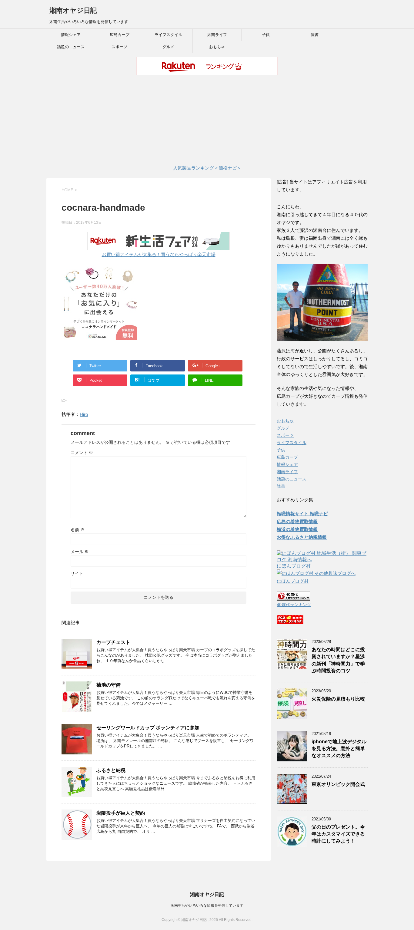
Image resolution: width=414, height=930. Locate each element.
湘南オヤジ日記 (73, 10)
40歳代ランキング (294, 604)
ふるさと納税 (110, 770)
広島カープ (119, 34)
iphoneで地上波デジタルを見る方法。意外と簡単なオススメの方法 (339, 748)
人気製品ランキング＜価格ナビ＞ (207, 167)
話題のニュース (71, 47)
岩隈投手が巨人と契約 (120, 813)
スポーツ (119, 47)
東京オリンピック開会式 (338, 784)
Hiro (84, 414)
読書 (315, 34)
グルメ (168, 47)
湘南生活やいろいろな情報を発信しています (207, 905)
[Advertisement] (207, 121)
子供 (266, 34)
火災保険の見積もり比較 (338, 698)
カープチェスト (113, 642)
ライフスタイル (168, 34)
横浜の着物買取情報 (297, 529)
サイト (77, 573)
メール (80, 551)
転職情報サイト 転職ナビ (302, 513)
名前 (78, 529)
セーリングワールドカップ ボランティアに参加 (147, 727)
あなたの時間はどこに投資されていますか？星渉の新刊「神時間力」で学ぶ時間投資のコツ (338, 660)
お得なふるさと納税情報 (302, 537)
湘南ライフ (217, 34)
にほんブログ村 (294, 566)
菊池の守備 (108, 685)
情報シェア (71, 34)
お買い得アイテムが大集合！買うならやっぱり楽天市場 (158, 254)
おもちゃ (217, 47)
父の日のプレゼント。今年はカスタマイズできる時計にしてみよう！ (338, 834)
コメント (82, 452)
